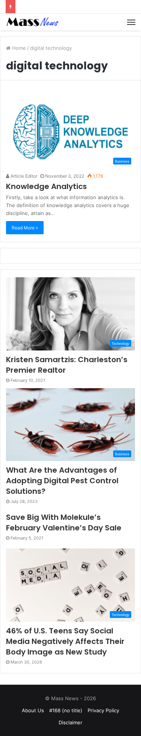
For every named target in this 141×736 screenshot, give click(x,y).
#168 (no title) (65, 710)
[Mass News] (32, 22)
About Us (33, 710)
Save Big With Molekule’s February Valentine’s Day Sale (63, 522)
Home (18, 48)
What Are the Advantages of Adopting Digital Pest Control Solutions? (62, 480)
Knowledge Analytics (46, 186)
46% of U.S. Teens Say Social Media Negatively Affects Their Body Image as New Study (65, 641)
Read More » (25, 227)
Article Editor (23, 176)
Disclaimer (70, 722)
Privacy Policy (103, 710)
